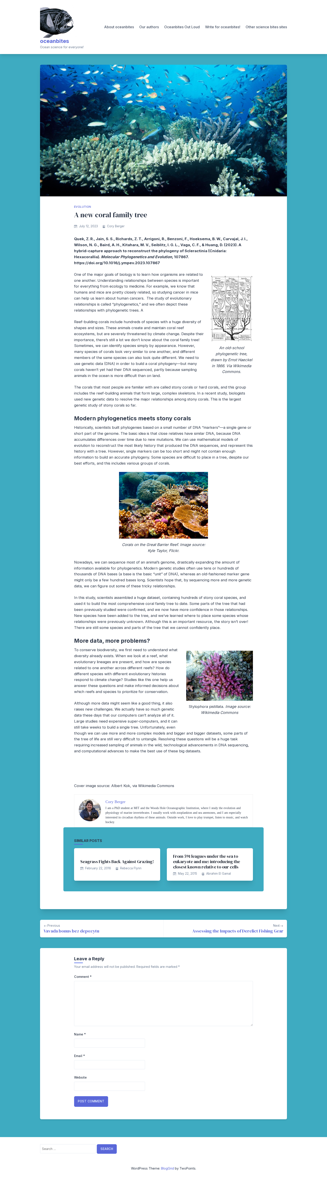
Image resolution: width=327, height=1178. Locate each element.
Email (79, 1056)
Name (80, 1034)
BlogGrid (167, 1168)
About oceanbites (119, 27)
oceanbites (54, 41)
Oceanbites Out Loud (182, 27)
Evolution (82, 206)
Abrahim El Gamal (218, 873)
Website (80, 1077)
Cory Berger (116, 226)
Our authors (149, 27)
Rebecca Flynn (130, 868)
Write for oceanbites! (222, 27)
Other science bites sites (266, 27)
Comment (83, 977)
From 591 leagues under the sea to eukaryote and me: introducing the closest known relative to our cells (206, 861)
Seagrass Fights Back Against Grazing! (117, 861)
